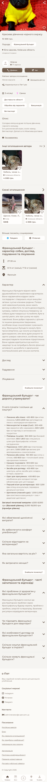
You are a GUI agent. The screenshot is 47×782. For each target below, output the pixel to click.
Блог (4, 732)
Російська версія (9, 727)
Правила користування (12, 759)
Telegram (14, 238)
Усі (40, 146)
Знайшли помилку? (34, 388)
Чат (36, 70)
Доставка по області (13, 100)
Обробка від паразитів (14, 105)
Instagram (9, 693)
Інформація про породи (12, 744)
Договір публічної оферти (13, 763)
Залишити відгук (37, 80)
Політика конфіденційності (13, 755)
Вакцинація (36, 105)
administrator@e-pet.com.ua (17, 715)
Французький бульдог (24, 44)
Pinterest (36, 238)
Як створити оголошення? (13, 736)
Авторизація (7, 751)
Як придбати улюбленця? (13, 740)
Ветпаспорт (9, 111)
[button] (21, 29)
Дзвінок (13, 70)
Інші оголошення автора (17, 146)
